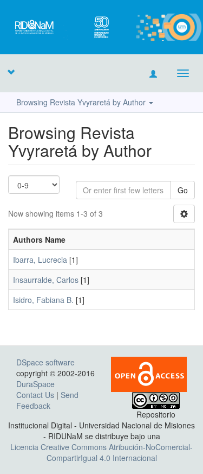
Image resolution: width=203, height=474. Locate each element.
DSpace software (45, 362)
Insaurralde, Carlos (45, 279)
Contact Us (35, 394)
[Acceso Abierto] (149, 373)
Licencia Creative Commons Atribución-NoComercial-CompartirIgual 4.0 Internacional (101, 452)
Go (183, 190)
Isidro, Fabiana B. (43, 299)
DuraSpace (35, 383)
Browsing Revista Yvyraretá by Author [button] (82, 102)
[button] (11, 71)
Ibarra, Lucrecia (40, 259)
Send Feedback (47, 400)
